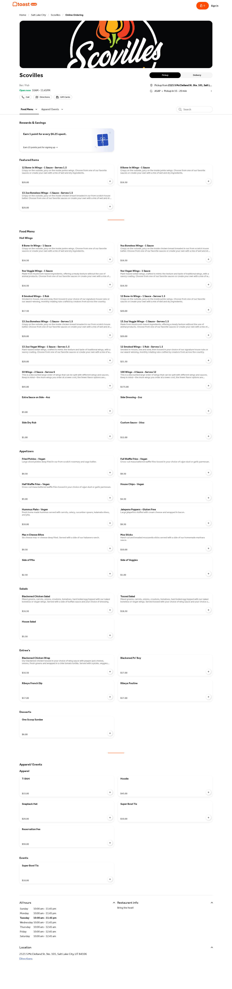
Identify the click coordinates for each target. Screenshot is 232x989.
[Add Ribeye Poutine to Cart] (208, 696)
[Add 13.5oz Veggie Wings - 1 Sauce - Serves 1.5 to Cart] (208, 335)
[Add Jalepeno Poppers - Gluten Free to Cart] (208, 523)
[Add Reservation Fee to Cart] (110, 842)
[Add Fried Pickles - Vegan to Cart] (110, 472)
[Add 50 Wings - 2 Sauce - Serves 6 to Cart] (110, 385)
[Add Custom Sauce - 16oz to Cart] (208, 436)
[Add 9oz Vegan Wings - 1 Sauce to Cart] (208, 284)
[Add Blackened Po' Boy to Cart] (208, 671)
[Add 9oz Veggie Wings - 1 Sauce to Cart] (110, 284)
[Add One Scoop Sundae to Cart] (110, 733)
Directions (26, 958)
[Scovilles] (25, 4)
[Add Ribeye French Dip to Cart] (110, 696)
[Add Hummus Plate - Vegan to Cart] (110, 523)
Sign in (214, 5)
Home (22, 14)
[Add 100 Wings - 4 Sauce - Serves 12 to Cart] (208, 385)
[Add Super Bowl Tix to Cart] (208, 817)
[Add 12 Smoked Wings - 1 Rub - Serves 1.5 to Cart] (208, 360)
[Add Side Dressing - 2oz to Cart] (208, 410)
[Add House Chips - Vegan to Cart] (208, 497)
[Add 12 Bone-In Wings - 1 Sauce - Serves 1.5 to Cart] (110, 181)
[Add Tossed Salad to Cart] (208, 610)
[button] (29, 109)
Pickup (165, 75)
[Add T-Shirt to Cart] (110, 792)
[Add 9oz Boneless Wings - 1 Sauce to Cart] (208, 259)
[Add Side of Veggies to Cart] (208, 573)
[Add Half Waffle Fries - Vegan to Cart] (110, 497)
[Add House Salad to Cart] (110, 635)
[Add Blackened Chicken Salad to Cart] (110, 610)
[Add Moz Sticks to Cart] (208, 548)
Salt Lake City (38, 14)
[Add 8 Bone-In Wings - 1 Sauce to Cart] (208, 181)
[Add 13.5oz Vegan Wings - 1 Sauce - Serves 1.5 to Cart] (110, 360)
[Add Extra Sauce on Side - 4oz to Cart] (110, 410)
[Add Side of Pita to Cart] (110, 573)
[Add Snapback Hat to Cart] (110, 817)
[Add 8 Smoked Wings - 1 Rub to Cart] (110, 309)
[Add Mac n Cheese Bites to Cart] (110, 548)
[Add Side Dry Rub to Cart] (110, 436)
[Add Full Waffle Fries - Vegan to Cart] (208, 472)
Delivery (197, 75)
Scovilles (55, 14)
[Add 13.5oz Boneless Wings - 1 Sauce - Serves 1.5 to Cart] (110, 206)
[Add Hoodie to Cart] (208, 792)
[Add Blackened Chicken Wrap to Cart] (110, 671)
